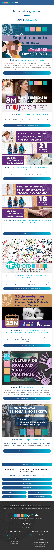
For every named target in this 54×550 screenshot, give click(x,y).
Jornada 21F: (27, 168)
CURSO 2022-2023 (26, 488)
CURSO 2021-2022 (13, 492)
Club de (27, 60)
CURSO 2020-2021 (39, 492)
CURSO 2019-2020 (13, 496)
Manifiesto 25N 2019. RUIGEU (27, 345)
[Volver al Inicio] (10, 2)
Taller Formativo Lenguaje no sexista (27, 451)
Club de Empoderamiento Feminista (27, 73)
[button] (51, 2)
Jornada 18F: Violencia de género (27, 233)
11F (27, 276)
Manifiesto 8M (27, 114)
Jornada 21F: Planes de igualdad (27, 178)
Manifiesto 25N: (27, 331)
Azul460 (30, 527)
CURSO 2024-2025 (26, 479)
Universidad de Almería (40, 531)
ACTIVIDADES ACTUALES (28, 464)
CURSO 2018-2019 (39, 496)
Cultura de (27, 387)
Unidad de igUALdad (14, 531)
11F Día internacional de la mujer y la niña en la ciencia (27, 288)
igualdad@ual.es (15, 538)
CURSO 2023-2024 (26, 483)
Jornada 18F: (27, 221)
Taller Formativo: (27, 440)
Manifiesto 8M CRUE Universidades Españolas (27, 125)
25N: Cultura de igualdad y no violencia (27, 398)
